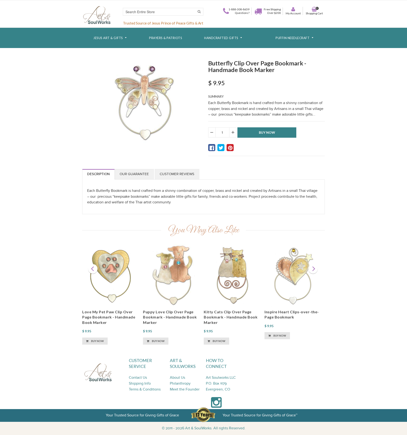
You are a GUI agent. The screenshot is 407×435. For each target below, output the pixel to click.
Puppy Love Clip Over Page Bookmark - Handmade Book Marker (170, 317)
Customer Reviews (177, 174)
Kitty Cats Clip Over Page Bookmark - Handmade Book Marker (230, 317)
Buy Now (97, 340)
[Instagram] (216, 405)
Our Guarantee (134, 174)
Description (98, 174)
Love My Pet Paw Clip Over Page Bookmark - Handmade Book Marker (108, 317)
